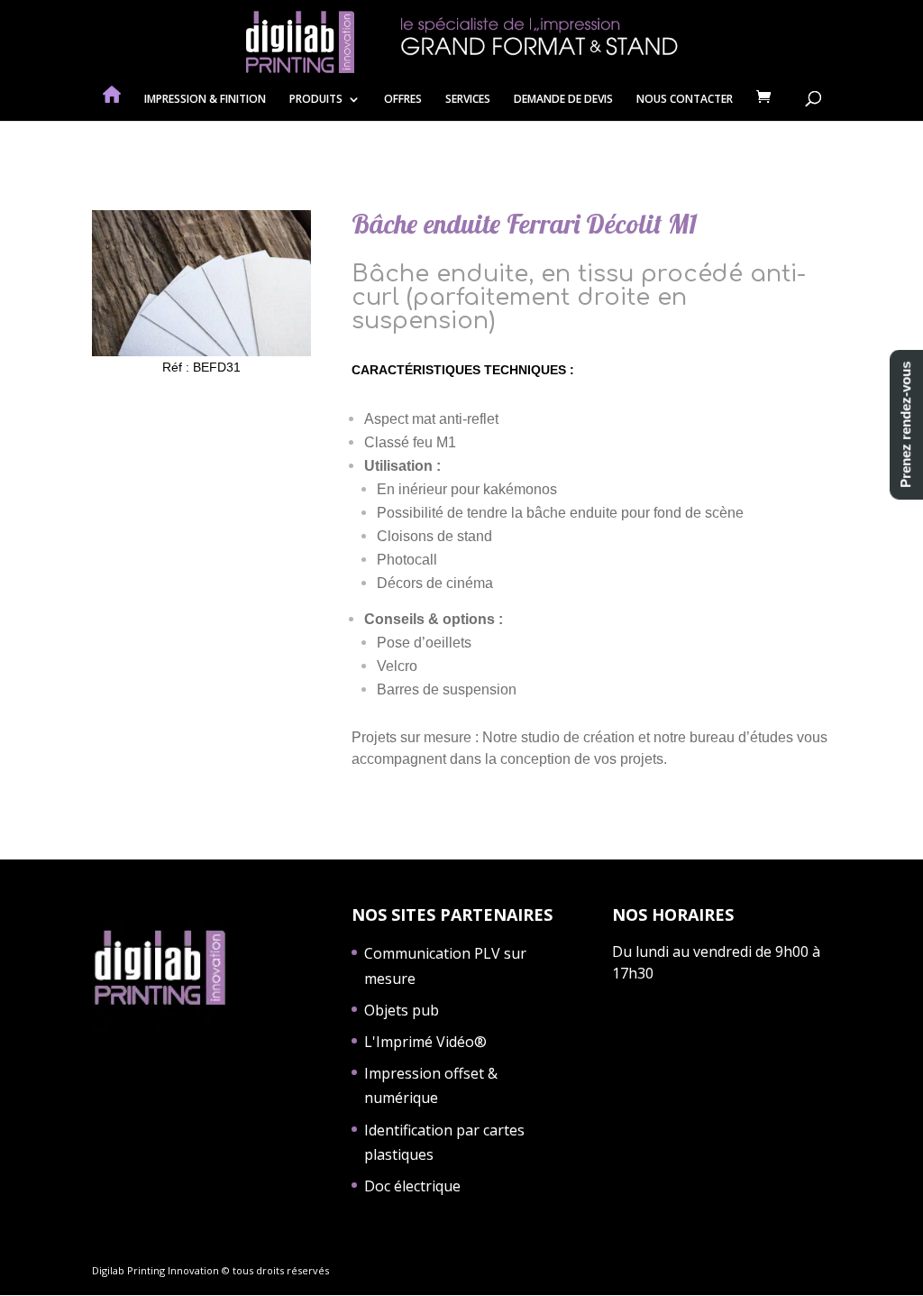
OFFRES (403, 99)
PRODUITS (316, 99)
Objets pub (401, 1010)
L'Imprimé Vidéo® (425, 1042)
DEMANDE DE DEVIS (563, 99)
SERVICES (467, 99)
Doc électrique (412, 1186)
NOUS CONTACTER (684, 99)
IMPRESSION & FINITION (205, 99)
